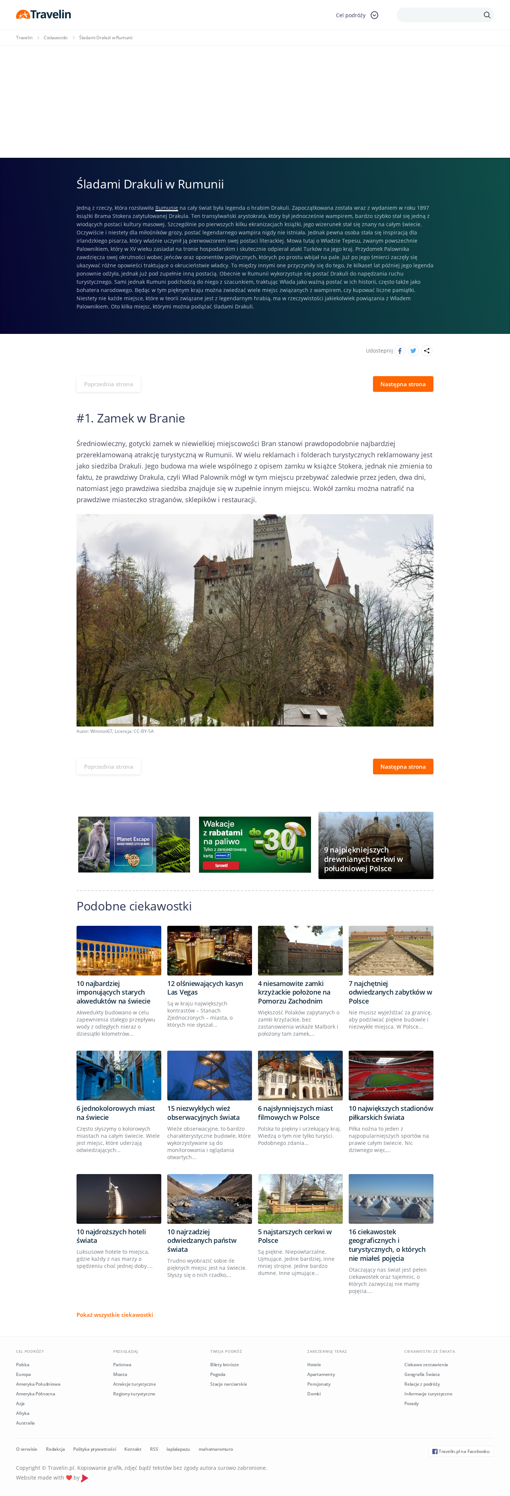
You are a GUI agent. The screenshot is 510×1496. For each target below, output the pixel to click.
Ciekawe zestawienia (426, 1364)
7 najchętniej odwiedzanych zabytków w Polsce (390, 992)
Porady (411, 1403)
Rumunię (166, 207)
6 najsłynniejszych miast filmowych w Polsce (295, 1113)
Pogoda (218, 1374)
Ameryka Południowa (38, 1384)
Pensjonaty (318, 1384)
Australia (25, 1423)
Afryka (22, 1413)
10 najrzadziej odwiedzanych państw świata (201, 1240)
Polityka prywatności (94, 1449)
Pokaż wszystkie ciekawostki (115, 1314)
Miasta (120, 1374)
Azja (20, 1403)
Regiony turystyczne (134, 1394)
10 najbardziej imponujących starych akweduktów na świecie (113, 992)
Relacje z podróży (422, 1384)
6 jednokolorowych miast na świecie (116, 1113)
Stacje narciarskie (228, 1384)
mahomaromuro (216, 1449)
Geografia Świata (422, 1374)
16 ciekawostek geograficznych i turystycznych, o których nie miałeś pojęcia (387, 1245)
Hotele (314, 1364)
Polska (22, 1364)
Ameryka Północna (35, 1394)
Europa (23, 1374)
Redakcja (55, 1449)
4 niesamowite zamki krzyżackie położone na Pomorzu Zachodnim (294, 992)
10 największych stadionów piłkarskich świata (391, 1113)
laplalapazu (178, 1449)
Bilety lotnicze (224, 1364)
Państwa (122, 1364)
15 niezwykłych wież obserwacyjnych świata (203, 1113)
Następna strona (403, 384)
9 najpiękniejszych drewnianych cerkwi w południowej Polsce (363, 859)
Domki (314, 1394)
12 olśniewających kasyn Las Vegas (205, 988)
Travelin (24, 37)
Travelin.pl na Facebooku (464, 1451)
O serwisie (26, 1449)
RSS (154, 1449)
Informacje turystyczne (428, 1394)
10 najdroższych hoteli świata (111, 1236)
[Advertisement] (255, 101)
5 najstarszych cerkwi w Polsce (295, 1236)
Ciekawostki (56, 37)
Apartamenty (321, 1374)
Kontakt (133, 1449)
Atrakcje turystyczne (134, 1384)
